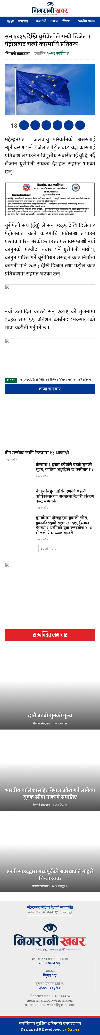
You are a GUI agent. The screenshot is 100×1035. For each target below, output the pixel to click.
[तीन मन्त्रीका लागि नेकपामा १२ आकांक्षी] (50, 423)
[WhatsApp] (57, 125)
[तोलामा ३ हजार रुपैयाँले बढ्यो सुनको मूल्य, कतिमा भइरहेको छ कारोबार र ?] (18, 474)
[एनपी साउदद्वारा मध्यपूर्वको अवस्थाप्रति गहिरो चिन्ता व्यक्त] (50, 852)
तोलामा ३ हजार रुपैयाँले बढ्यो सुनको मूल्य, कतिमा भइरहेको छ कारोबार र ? (65, 468)
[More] (80, 125)
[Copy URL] (69, 125)
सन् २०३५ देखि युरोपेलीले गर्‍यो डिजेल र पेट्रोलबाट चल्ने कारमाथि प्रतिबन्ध (55, 380)
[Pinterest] (46, 125)
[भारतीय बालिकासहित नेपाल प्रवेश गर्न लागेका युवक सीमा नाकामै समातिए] (50, 771)
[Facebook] (24, 125)
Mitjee (73, 1029)
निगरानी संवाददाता (18, 54)
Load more (48, 549)
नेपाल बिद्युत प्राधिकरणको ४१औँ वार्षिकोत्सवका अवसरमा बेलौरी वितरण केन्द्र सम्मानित (65, 496)
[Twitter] (35, 125)
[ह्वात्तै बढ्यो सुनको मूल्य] (50, 689)
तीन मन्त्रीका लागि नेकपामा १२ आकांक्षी (37, 453)
